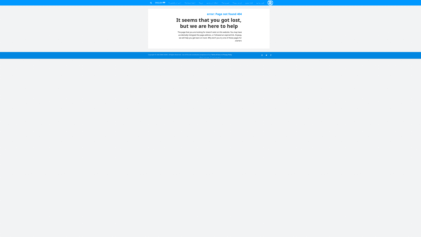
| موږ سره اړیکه (205, 57)
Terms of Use (215, 55)
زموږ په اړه (216, 57)
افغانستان (191, 3)
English (159, 3)
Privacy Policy (227, 55)
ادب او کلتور (175, 3)
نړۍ (201, 3)
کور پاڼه (260, 3)
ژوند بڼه (238, 3)
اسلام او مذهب (212, 3)
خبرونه (226, 3)
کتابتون (249, 3)
